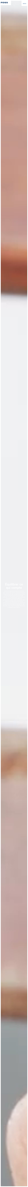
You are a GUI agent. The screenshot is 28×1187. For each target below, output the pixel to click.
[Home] (4, 2)
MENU (24, 4)
